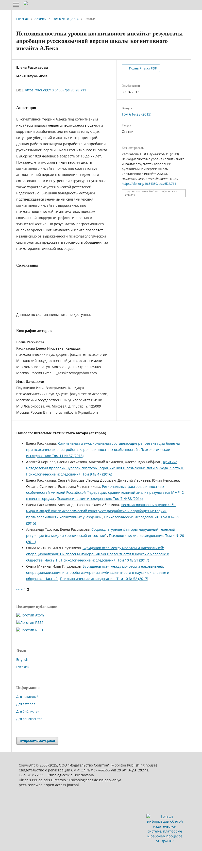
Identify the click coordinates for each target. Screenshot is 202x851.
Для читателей (27, 696)
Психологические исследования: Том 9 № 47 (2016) (69, 474)
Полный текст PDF (142, 68)
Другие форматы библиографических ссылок (151, 193)
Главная (22, 19)
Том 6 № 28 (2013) (65, 19)
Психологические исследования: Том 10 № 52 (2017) (104, 578)
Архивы (40, 19)
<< (18, 589)
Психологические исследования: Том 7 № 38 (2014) (100, 498)
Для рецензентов (29, 718)
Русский (23, 666)
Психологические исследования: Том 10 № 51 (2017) (105, 560)
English (22, 659)
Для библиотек (27, 711)
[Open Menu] (16, 5)
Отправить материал (37, 741)
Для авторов (25, 704)
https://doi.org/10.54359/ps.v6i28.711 (55, 90)
